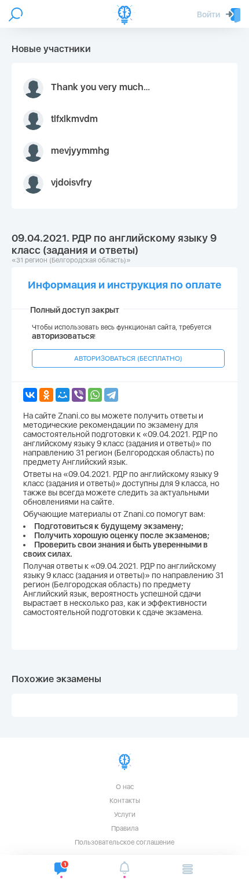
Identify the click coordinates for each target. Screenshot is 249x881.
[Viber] (79, 395)
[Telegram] (111, 395)
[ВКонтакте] (30, 395)
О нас (125, 787)
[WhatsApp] (95, 395)
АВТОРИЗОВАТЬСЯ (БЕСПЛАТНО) (128, 358)
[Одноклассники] (46, 395)
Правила (124, 828)
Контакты (124, 801)
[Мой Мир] (62, 395)
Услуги (125, 814)
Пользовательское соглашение (124, 842)
